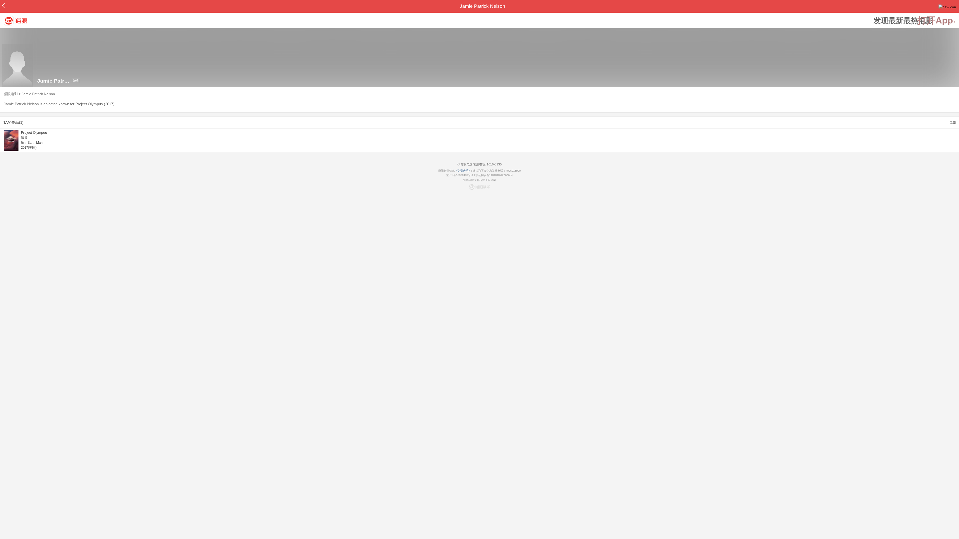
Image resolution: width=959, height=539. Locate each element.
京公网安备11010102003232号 (494, 175)
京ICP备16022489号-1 (459, 175)
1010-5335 (494, 164)
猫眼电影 (11, 94)
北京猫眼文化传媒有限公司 (479, 179)
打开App (935, 20)
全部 (953, 122)
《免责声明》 (463, 170)
